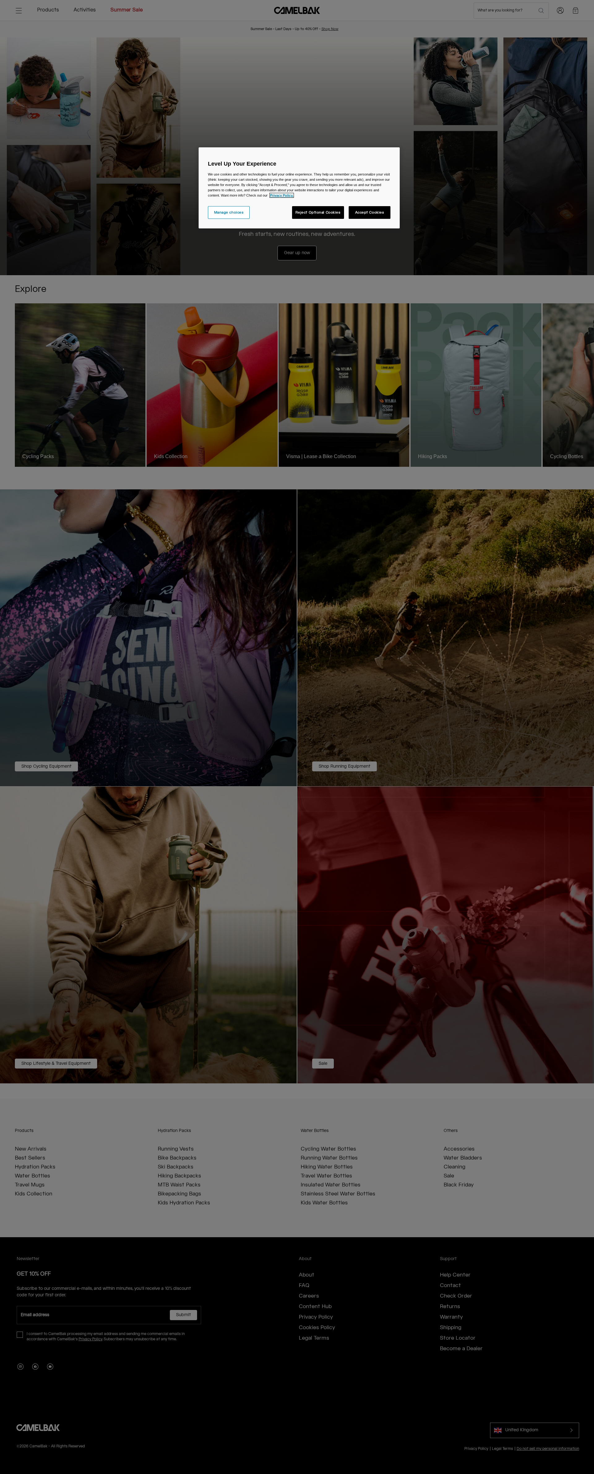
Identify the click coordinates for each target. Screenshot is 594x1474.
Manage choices (229, 212)
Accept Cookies (369, 212)
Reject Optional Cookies (318, 212)
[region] (299, 187)
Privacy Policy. (281, 195)
